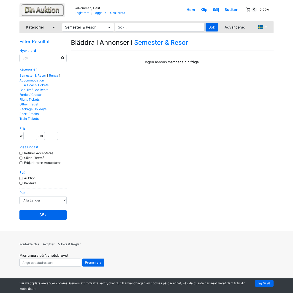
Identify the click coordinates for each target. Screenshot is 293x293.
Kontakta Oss (29, 244)
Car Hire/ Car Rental (34, 90)
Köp (204, 9)
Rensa (53, 75)
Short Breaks (29, 114)
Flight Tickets (29, 99)
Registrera (82, 13)
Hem (191, 9)
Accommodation (31, 80)
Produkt (30, 183)
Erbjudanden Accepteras (43, 163)
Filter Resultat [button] (35, 41)
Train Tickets (29, 118)
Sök (212, 27)
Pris (22, 128)
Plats (23, 193)
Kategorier (28, 69)
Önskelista (117, 13)
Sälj (216, 9)
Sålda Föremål (35, 158)
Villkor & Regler (69, 244)
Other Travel (28, 104)
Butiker (231, 9)
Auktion (30, 178)
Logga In (99, 13)
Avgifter (48, 244)
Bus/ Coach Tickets (34, 85)
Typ (22, 172)
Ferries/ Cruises (30, 95)
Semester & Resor (32, 75)
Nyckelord (27, 51)
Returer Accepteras (39, 153)
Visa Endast (28, 147)
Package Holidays (32, 109)
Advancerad (235, 27)
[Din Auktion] (42, 10)
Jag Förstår (264, 283)
